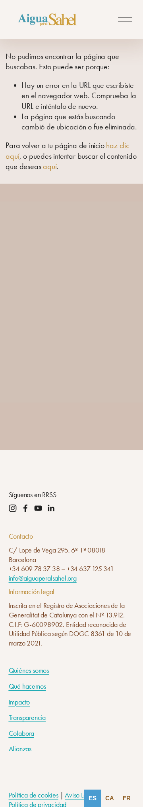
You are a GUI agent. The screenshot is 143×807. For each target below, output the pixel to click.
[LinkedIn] (51, 508)
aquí (49, 166)
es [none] (93, 798)
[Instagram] (13, 508)
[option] (109, 798)
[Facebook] (25, 508)
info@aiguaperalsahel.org (43, 578)
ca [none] (109, 798)
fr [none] (127, 798)
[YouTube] (38, 508)
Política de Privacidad (45, 397)
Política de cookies (33, 795)
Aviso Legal (80, 795)
